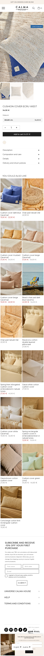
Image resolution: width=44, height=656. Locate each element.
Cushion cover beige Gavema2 (31, 256)
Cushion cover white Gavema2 (9, 432)
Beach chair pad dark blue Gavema (31, 298)
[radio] (4, 142)
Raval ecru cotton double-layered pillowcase (29, 342)
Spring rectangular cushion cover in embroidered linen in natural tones (31, 434)
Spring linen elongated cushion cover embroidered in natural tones (10, 387)
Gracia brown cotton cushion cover (9, 479)
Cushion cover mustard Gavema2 (10, 256)
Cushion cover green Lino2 (31, 479)
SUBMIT (22, 583)
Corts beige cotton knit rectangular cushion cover (10, 523)
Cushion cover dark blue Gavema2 (10, 214)
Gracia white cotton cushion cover (30, 385)
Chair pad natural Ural (31, 213)
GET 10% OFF (29, 651)
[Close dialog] (42, 635)
